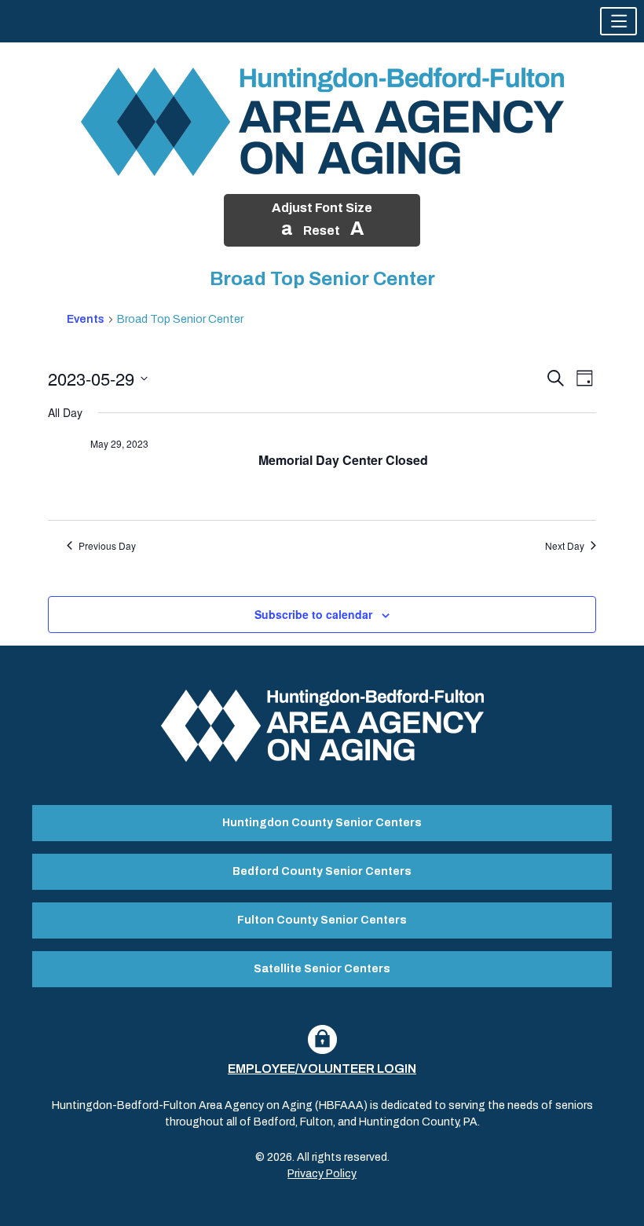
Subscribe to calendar (313, 614)
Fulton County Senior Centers (322, 920)
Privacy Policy (322, 1174)
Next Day (564, 546)
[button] (618, 21)
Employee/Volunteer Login (322, 1068)
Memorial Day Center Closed (343, 460)
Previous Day (107, 546)
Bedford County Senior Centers (322, 871)
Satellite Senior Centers (322, 969)
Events (85, 319)
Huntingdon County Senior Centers (322, 823)
